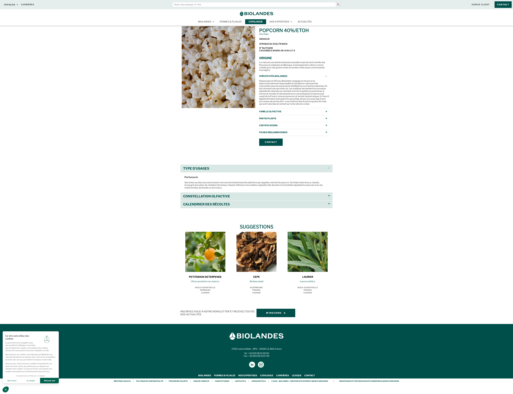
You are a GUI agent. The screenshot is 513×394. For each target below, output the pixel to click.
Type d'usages (196, 168)
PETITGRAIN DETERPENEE (205, 276)
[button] (294, 76)
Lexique (296, 375)
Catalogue (256, 21)
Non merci (11, 380)
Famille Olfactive (270, 111)
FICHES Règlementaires (273, 132)
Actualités (305, 21)
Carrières (282, 375)
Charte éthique (222, 381)
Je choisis (31, 380)
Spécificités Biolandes (273, 76)
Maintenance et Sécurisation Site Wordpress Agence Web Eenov (369, 381)
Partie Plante (267, 118)
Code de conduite (201, 381)
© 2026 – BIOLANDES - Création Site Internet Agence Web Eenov (299, 381)
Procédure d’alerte (178, 381)
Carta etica (240, 381)
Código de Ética (258, 381)
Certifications (268, 125)
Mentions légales (122, 381)
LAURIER (307, 276)
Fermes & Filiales (231, 21)
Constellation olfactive (206, 196)
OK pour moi (49, 380)
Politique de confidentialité (149, 381)
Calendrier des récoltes (206, 204)
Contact (309, 375)
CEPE (256, 276)
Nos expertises (279, 21)
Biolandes (204, 21)
